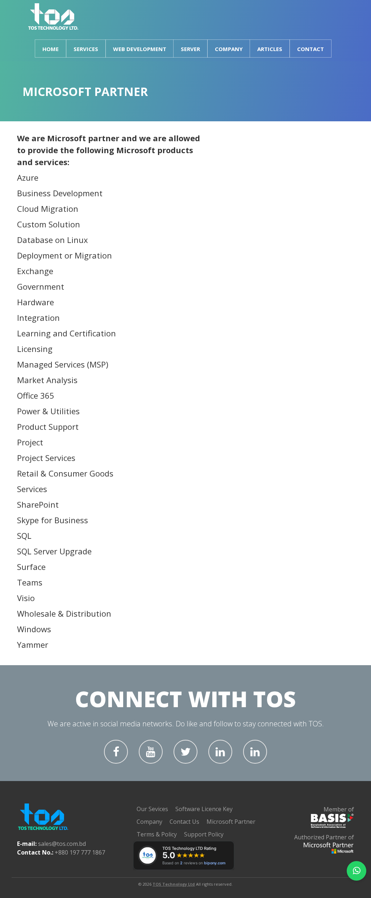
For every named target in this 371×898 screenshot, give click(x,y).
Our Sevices (152, 809)
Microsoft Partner (231, 822)
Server (190, 49)
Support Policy (204, 834)
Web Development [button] (139, 49)
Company (149, 822)
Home (50, 49)
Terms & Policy (157, 834)
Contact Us (184, 822)
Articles (269, 49)
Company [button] (229, 49)
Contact (310, 49)
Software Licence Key (204, 809)
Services (86, 49)
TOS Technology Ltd (174, 884)
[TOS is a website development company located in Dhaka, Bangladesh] (53, 16)
